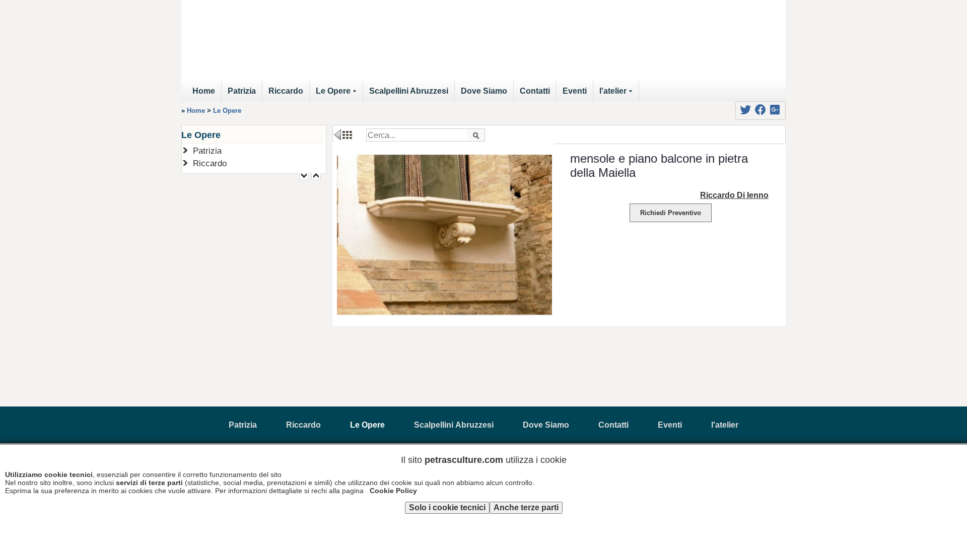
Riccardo (285, 91)
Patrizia (242, 91)
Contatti (535, 91)
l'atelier (617, 94)
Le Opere (338, 94)
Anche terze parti (526, 507)
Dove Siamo (484, 91)
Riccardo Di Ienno (734, 195)
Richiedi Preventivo (670, 213)
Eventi (575, 91)
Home (203, 91)
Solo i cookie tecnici (447, 507)
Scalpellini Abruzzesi (408, 91)
